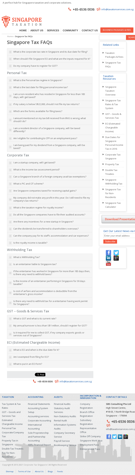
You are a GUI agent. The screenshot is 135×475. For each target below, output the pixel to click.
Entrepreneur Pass (90, 449)
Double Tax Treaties (12, 448)
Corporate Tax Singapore (35, 464)
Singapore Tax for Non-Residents (113, 193)
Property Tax (112, 164)
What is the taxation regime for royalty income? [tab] (38, 207)
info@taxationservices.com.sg (117, 9)
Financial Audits (62, 404)
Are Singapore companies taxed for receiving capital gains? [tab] (44, 190)
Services (53, 30)
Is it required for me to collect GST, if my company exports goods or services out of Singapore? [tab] (48, 334)
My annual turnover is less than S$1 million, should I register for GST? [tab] (50, 325)
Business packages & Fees (117, 30)
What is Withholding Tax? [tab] (26, 257)
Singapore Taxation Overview (110, 90)
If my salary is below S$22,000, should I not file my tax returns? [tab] (46, 104)
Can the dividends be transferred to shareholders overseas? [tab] (46, 228)
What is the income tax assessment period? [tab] (36, 169)
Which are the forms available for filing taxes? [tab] (37, 111)
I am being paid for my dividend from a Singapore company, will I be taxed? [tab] (49, 147)
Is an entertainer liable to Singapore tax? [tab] (35, 264)
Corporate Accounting (39, 420)
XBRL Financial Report (39, 444)
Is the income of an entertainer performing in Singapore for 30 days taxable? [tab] (49, 282)
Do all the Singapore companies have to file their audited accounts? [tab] (49, 214)
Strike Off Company (90, 436)
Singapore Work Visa (91, 440)
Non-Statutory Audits (65, 416)
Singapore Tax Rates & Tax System (113, 104)
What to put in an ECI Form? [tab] (27, 363)
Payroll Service (62, 440)
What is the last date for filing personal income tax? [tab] (40, 87)
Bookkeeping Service (65, 445)
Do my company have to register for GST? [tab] (35, 65)
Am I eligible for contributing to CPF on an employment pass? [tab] (45, 138)
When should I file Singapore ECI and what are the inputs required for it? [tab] (51, 58)
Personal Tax (9, 428)
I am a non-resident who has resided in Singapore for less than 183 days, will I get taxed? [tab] (49, 96)
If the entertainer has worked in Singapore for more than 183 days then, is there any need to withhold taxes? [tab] (51, 273)
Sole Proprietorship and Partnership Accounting (38, 436)
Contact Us (90, 30)
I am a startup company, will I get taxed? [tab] (34, 162)
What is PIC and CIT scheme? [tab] (28, 183)
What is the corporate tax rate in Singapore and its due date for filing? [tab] (50, 51)
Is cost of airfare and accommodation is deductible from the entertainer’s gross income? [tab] (45, 292)
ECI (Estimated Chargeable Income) (112, 127)
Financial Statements (39, 404)
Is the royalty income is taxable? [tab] (30, 242)
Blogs (50, 471)
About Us (36, 30)
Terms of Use (24, 471)
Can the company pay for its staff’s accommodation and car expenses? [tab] (51, 235)
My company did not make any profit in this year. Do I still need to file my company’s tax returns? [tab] (51, 199)
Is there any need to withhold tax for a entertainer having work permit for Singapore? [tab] (50, 302)
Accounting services (38, 416)
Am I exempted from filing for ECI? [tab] (31, 356)
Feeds (60, 471)
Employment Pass (89, 444)
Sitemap (10, 471)
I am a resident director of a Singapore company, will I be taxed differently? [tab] (46, 130)
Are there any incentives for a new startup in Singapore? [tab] (43, 221)
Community (70, 30)
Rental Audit (60, 420)
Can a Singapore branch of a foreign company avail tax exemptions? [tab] (49, 176)
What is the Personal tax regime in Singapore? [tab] (37, 80)
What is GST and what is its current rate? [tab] (34, 318)
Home (23, 30)
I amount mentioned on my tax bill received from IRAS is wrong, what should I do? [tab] (49, 120)
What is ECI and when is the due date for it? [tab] (36, 349)
